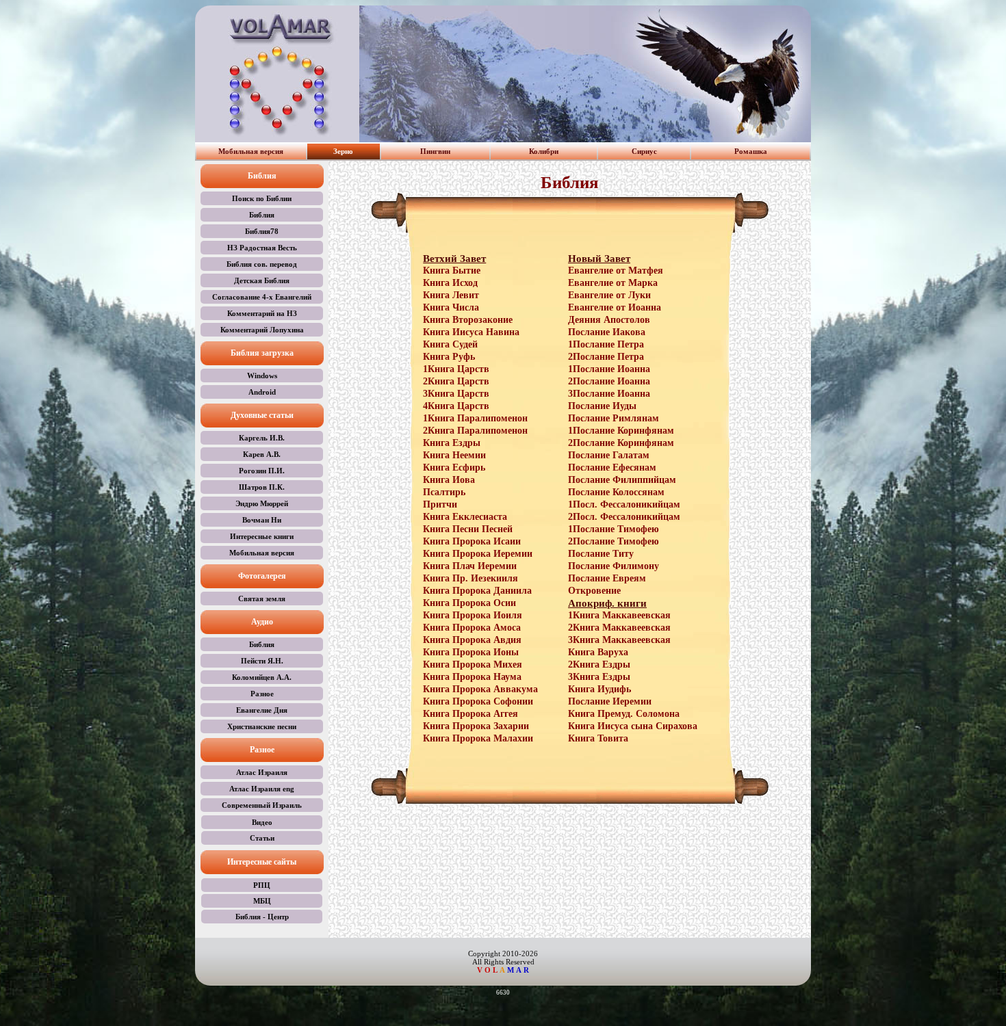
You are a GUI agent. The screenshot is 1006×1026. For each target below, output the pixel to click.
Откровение (594, 591)
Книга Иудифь (599, 689)
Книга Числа (451, 307)
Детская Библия (261, 280)
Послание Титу (601, 554)
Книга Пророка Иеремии (477, 554)
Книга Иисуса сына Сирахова (632, 726)
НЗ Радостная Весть (262, 248)
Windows (262, 375)
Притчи (440, 504)
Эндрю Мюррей (261, 503)
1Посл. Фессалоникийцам (624, 504)
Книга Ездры (451, 443)
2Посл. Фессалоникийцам (624, 517)
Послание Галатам (608, 455)
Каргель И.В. (262, 438)
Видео (262, 822)
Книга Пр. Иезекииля (470, 578)
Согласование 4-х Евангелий (261, 297)
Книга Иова (449, 480)
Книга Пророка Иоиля (472, 615)
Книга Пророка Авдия (472, 640)
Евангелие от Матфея (615, 270)
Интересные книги (262, 536)
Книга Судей (450, 344)
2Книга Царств (456, 381)
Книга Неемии (454, 455)
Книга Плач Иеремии (470, 566)
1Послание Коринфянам (621, 430)
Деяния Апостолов (609, 320)
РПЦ (261, 885)
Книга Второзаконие (468, 320)
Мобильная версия (250, 151)
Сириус (644, 151)
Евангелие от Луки (609, 295)
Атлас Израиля (261, 772)
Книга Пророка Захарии (476, 726)
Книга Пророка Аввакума (480, 689)
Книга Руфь (449, 357)
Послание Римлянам (613, 418)
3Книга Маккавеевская (619, 640)
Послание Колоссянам (616, 492)
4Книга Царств (456, 406)
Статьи (262, 838)
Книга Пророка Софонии (478, 701)
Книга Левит (451, 295)
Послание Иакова (606, 332)
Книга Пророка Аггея (470, 714)
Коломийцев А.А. (262, 677)
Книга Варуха (598, 652)
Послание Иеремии (610, 701)
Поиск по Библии (262, 198)
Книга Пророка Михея (472, 664)
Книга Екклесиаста (465, 517)
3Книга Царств (456, 394)
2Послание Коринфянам (621, 443)
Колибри (543, 151)
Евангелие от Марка (613, 283)
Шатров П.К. (262, 487)
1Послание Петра (606, 344)
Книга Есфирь (454, 467)
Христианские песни (261, 726)
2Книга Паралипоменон (475, 430)
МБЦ (262, 901)
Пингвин (435, 151)
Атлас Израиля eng (261, 789)
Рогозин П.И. (262, 470)
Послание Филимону (613, 566)
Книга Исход (450, 283)
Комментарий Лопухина (262, 330)
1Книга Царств (456, 369)
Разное (262, 693)
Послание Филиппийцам (622, 480)
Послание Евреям (607, 578)
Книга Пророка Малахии (478, 738)
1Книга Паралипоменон (475, 418)
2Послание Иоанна (609, 381)
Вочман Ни (261, 520)
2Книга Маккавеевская (619, 627)
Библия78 (262, 231)
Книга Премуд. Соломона (624, 714)
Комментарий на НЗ (262, 313)
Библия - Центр (262, 916)
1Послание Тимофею (613, 529)
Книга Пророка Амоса (472, 627)
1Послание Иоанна (609, 369)
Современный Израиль (262, 805)
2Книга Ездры (599, 664)
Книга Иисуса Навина (471, 332)
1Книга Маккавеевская (619, 615)
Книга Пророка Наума (472, 677)
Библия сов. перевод (262, 264)
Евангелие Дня (261, 710)
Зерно (343, 151)
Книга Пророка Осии (469, 603)
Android (262, 392)
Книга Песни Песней (468, 529)
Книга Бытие (451, 270)
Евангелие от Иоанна (614, 307)
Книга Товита (598, 738)
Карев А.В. (262, 454)
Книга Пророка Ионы (471, 652)
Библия (261, 215)
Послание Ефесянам (612, 467)
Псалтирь (444, 492)
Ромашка (750, 151)
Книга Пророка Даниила (477, 591)
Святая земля (261, 598)
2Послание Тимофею (613, 541)
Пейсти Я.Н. (262, 661)
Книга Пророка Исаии (472, 541)
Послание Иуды (602, 406)
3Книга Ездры (599, 677)
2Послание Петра (606, 357)
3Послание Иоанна (609, 394)
